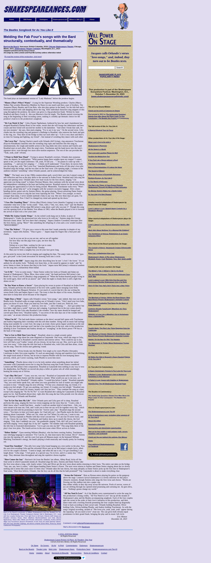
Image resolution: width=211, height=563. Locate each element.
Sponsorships (76, 553)
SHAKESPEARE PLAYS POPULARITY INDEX (110, 75)
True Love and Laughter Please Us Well (103, 153)
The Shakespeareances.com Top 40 (101, 411)
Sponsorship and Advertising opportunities (104, 428)
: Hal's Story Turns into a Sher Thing (108, 286)
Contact (104, 553)
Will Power (27, 20)
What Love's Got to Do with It (99, 142)
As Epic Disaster (100, 194)
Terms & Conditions (91, 553)
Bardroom (86, 527)
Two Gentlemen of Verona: (98, 234)
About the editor (94, 421)
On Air (53, 546)
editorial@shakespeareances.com (90, 523)
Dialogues (44, 20)
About (92, 20)
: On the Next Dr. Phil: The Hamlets (104, 339)
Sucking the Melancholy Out (99, 156)
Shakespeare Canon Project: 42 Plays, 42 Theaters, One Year (68, 540)
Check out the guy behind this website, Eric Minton (107, 437)
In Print (61, 546)
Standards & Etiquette (96, 424)
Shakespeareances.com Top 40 (105, 549)
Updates (39, 553)
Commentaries (71, 546)
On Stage (34, 546)
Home (11, 20)
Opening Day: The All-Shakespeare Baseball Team (107, 384)
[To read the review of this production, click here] (23, 57)
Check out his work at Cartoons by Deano (104, 111)
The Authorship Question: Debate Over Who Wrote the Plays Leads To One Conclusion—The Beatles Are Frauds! (107, 116)
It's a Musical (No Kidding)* (108, 230)
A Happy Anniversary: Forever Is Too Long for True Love (109, 371)
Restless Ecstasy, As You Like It (100, 178)
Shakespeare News (67, 549)
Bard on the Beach (11, 47)
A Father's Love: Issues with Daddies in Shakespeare (108, 380)
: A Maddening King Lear (101, 253)
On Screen (44, 546)
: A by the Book (105, 271)
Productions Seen (83, 549)
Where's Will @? (76, 20)
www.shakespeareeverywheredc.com (110, 96)
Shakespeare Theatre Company (27, 49)
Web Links (53, 549)
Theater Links (41, 549)
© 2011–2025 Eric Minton (68, 534)
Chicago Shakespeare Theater (61, 47)
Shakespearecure (60, 20)
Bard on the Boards (26, 549)
